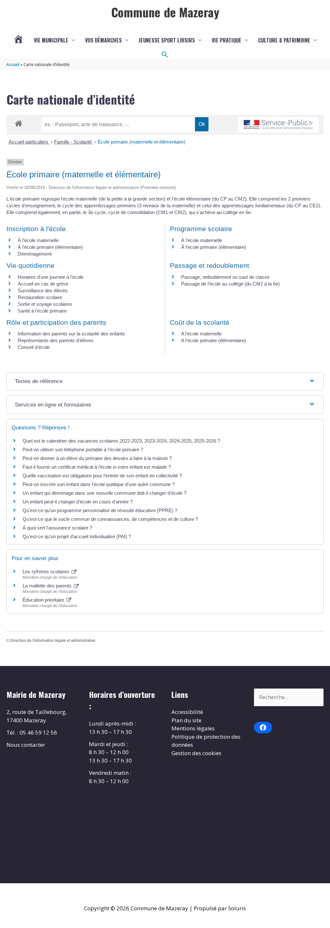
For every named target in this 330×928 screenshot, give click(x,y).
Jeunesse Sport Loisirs (167, 40)
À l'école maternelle (38, 240)
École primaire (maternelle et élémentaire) (141, 142)
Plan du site (186, 720)
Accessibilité (187, 712)
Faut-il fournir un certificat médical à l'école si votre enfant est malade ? (97, 467)
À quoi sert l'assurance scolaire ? (57, 527)
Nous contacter (25, 744)
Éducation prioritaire (44, 600)
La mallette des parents (48, 585)
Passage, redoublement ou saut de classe (225, 277)
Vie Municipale (51, 40)
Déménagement (35, 254)
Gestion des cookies (196, 753)
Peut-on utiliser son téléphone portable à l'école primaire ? (83, 449)
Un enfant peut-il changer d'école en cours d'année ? (77, 501)
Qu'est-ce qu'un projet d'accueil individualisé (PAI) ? (77, 536)
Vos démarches (103, 40)
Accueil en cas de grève (43, 283)
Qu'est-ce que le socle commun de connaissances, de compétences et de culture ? (110, 519)
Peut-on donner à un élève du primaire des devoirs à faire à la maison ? (97, 458)
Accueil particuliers (29, 142)
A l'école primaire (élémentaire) (213, 340)
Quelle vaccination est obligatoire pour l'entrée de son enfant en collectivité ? (102, 475)
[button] (165, 55)
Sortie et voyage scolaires (45, 304)
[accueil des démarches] (18, 122)
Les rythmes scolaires (47, 571)
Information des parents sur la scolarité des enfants (71, 333)
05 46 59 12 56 (38, 732)
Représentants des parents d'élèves (55, 340)
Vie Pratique (226, 40)
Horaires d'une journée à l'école (50, 277)
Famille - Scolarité (73, 142)
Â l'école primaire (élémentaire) (213, 247)
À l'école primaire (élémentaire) (50, 247)
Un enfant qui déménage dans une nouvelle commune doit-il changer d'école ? (104, 493)
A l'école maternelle (201, 333)
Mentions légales (193, 728)
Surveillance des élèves (43, 290)
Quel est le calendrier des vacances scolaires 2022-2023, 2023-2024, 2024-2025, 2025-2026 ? (121, 441)
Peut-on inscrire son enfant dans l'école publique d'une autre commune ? (99, 484)
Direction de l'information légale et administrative (52, 640)
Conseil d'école (34, 347)
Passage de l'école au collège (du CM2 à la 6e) (230, 283)
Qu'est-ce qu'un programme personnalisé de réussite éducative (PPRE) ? (100, 510)
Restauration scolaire (40, 297)
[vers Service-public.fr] (278, 125)
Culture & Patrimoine (284, 40)
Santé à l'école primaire (42, 311)
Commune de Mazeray (165, 12)
